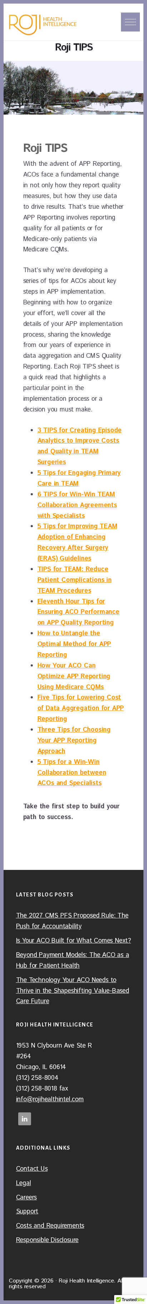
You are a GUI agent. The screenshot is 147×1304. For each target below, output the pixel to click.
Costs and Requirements (50, 1226)
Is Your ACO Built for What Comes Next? (73, 940)
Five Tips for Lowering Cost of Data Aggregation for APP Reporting (80, 708)
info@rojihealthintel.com (50, 1099)
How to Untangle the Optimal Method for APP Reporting (74, 644)
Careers (26, 1197)
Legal (23, 1183)
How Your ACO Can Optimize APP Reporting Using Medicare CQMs (74, 676)
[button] (130, 22)
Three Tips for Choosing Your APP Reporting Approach (74, 740)
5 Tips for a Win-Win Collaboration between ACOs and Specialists (71, 772)
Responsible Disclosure (47, 1240)
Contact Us (32, 1169)
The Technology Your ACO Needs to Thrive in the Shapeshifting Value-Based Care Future (72, 991)
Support (27, 1211)
